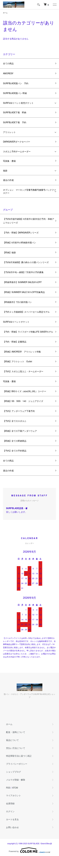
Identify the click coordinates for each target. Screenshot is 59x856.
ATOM (15, 787)
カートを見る (12, 819)
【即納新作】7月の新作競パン (17, 301)
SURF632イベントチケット (16, 321)
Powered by (14, 851)
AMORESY (8, 73)
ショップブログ (13, 771)
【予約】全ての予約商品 (14, 450)
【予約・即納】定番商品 (14, 341)
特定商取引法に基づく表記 (18, 755)
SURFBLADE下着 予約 (14, 122)
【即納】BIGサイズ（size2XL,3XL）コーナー (24, 391)
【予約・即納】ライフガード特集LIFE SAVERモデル (28, 331)
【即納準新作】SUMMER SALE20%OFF (22, 282)
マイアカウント (13, 795)
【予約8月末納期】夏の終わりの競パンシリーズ (26, 262)
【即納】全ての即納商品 (14, 440)
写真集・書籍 (9, 160)
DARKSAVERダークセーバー (16, 141)
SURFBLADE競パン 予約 (15, 83)
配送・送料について (15, 732)
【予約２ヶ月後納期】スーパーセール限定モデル (26, 311)
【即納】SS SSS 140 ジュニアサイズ (23, 401)
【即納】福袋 (9, 252)
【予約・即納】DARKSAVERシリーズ (21, 232)
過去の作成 (8, 180)
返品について (12, 740)
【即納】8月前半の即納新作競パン (19, 242)
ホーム (5, 13)
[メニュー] (54, 4)
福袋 (5, 170)
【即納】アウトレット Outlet (17, 361)
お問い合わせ (12, 827)
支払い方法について (15, 747)
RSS (8, 787)
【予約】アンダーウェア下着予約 (19, 410)
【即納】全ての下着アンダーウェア (20, 430)
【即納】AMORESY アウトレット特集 (22, 351)
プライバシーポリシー (16, 763)
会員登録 (10, 803)
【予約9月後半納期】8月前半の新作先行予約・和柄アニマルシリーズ (28, 220)
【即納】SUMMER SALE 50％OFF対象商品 (24, 292)
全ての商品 (8, 63)
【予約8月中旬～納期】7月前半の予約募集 (23, 272)
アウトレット (9, 132)
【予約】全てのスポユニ (14, 420)
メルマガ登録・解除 (15, 779)
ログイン (10, 811)
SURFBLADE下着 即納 (14, 112)
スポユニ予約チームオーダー (17, 151)
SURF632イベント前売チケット (18, 102)
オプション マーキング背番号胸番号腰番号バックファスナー (29, 191)
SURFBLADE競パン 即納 (15, 93)
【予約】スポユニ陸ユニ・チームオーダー (23, 371)
